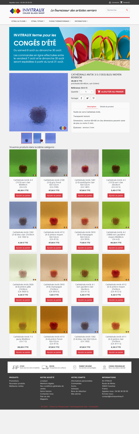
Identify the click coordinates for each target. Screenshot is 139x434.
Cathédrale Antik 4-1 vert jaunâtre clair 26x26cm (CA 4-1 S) (85, 288)
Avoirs (73, 386)
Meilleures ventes (16, 386)
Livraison (44, 381)
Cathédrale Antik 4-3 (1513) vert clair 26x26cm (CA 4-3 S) (116, 183)
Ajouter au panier (110, 91)
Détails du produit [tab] (107, 107)
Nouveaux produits (17, 383)
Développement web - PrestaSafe (84, 406)
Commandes (76, 383)
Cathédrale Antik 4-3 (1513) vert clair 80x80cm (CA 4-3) (23, 183)
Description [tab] (91, 107)
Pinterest (93, 98)
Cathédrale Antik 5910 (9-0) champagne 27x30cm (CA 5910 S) (54, 288)
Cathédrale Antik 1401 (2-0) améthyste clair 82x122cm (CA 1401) (85, 183)
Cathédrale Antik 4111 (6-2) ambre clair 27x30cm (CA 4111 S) (116, 340)
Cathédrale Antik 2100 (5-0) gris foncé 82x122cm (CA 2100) (54, 183)
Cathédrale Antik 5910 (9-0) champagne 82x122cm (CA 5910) (85, 235)
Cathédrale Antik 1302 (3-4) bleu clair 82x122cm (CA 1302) (85, 339)
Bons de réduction (78, 391)
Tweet (87, 98)
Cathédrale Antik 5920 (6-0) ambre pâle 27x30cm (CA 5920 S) (23, 288)
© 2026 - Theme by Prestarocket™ (55, 406)
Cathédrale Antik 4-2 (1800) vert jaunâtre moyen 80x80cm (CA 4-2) (116, 235)
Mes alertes (76, 394)
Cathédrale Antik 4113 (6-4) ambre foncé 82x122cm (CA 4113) (54, 340)
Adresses (75, 389)
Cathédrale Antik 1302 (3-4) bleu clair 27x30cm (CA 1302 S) (23, 234)
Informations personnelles (81, 381)
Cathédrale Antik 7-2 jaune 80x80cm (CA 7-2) (23, 339)
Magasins (44, 399)
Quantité (74, 92)
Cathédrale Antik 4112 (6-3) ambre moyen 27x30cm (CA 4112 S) (116, 288)
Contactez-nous (46, 394)
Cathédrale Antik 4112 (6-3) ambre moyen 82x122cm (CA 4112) (54, 235)
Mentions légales (47, 383)
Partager (81, 98)
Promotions (14, 381)
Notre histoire (45, 391)
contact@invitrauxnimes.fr (113, 396)
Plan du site (45, 396)
